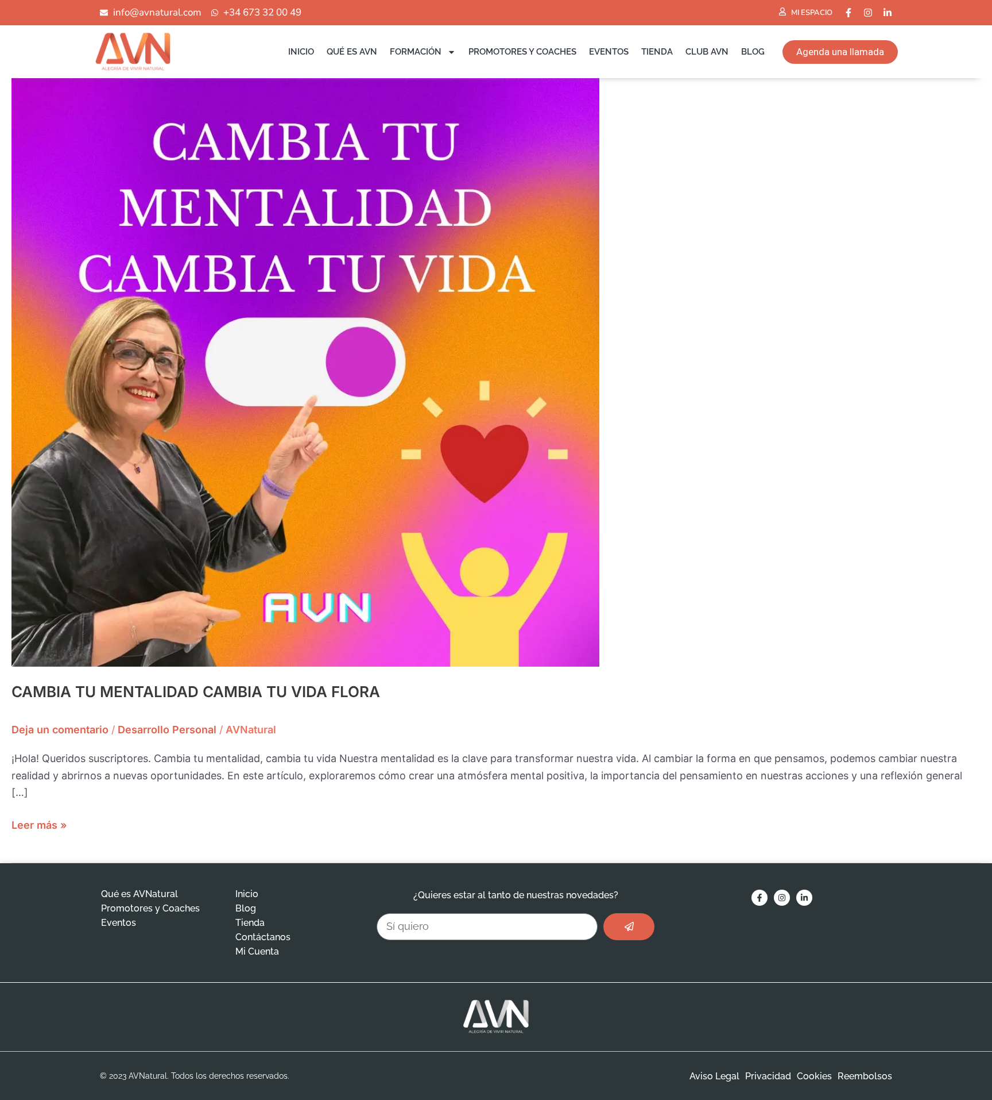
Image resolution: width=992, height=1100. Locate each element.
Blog (753, 52)
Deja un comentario (59, 730)
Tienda (657, 52)
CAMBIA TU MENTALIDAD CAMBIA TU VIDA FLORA (195, 692)
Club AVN (706, 52)
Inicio (301, 52)
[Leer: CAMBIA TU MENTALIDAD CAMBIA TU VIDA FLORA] (305, 372)
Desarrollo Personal (167, 730)
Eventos (609, 52)
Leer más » (39, 824)
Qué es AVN (352, 52)
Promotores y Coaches (522, 52)
